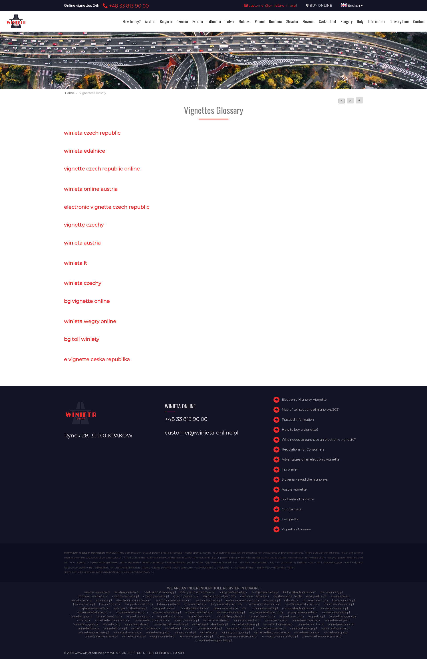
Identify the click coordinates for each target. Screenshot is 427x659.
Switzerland (327, 21)
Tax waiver (290, 469)
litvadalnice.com (315, 600)
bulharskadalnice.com (299, 592)
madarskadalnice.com (263, 604)
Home (69, 93)
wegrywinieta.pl (187, 620)
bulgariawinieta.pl (265, 592)
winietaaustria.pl (137, 624)
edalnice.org (81, 600)
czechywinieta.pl (156, 596)
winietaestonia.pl (341, 624)
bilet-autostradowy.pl (160, 592)
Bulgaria (166, 21)
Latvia (230, 21)
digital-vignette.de (287, 596)
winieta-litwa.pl (276, 620)
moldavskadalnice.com (302, 604)
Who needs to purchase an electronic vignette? (319, 440)
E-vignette (290, 519)
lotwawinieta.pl (195, 604)
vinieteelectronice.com (152, 620)
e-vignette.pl (316, 596)
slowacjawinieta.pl (199, 612)
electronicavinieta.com (133, 600)
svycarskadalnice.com (266, 612)
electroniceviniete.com (173, 600)
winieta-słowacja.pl (306, 620)
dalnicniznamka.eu (254, 596)
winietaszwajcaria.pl (94, 632)
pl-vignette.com (163, 608)
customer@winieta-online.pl (272, 5)
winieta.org (111, 624)
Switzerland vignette (298, 499)
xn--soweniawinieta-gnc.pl (237, 636)
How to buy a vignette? (300, 430)
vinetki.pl (84, 620)
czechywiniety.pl (186, 596)
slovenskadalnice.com (94, 612)
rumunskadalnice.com (299, 608)
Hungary (346, 21)
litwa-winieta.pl (343, 600)
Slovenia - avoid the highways (305, 479)
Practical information (298, 420)
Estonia (197, 21)
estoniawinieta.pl (209, 600)
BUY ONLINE (321, 5)
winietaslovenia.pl (271, 628)
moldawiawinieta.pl (339, 604)
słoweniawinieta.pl (336, 612)
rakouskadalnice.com (230, 608)
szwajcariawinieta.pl (302, 612)
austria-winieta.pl (97, 592)
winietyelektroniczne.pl (272, 632)
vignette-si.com (291, 616)
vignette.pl (316, 616)
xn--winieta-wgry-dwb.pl (213, 640)
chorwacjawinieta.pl (93, 596)
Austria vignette (294, 489)
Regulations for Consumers (303, 450)
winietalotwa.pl (115, 628)
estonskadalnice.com (242, 600)
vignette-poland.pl (231, 616)
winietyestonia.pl (307, 632)
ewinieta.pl (271, 600)
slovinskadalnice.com (131, 612)
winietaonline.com (179, 628)
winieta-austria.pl (216, 620)
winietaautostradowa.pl (210, 624)
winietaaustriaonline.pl (171, 624)
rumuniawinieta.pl (264, 608)
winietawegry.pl (158, 632)
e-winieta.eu (339, 596)
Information (376, 21)
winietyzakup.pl (134, 636)
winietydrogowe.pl (236, 632)
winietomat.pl (185, 632)
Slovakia (292, 21)
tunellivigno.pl (81, 616)
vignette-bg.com (139, 616)
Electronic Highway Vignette (304, 400)
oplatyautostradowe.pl (130, 608)
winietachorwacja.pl (278, 624)
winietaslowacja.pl (303, 628)
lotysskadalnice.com (226, 604)
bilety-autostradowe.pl (197, 592)
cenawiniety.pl (332, 592)
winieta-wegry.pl (337, 620)
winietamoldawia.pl (146, 628)
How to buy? (132, 21)
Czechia (182, 21)
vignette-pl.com (199, 616)
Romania (275, 21)
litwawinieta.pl (84, 604)
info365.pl (291, 600)
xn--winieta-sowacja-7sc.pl (322, 636)
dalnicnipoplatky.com (219, 596)
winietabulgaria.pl (245, 624)
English (354, 5)
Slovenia (308, 21)
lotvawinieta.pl (168, 604)
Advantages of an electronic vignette (311, 459)
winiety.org (208, 632)
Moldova (244, 21)
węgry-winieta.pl (162, 636)
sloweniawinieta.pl (231, 612)
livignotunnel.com (139, 604)
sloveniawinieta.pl (334, 608)
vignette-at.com (109, 616)
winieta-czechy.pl (247, 620)
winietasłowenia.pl (127, 632)
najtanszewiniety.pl (94, 608)
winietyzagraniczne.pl (101, 636)
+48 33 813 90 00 (128, 6)
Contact (419, 21)
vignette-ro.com (262, 616)
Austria (150, 21)
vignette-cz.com (170, 616)
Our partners (291, 509)
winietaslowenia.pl (335, 628)
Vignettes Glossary (296, 529)
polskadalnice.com (195, 608)
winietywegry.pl (336, 632)
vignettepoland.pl (343, 616)
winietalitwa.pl (88, 628)
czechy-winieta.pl (125, 596)
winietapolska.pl (210, 628)
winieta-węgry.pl (86, 624)
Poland (260, 21)
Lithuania (214, 21)
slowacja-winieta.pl (166, 612)
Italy (360, 21)
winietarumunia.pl (240, 628)
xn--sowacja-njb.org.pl (196, 636)
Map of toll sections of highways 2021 (311, 410)
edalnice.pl (104, 600)
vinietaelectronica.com (112, 620)
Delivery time (399, 21)
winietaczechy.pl (310, 624)
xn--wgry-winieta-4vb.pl (280, 636)
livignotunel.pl (110, 604)
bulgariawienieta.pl (233, 592)
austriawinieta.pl (127, 592)
